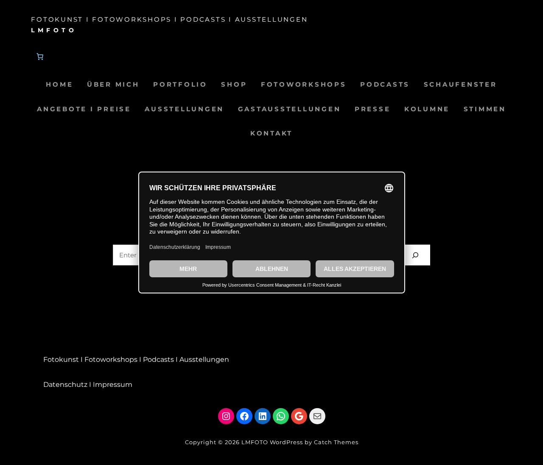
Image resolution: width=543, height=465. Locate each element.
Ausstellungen (204, 359)
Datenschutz (65, 384)
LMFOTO (54, 30)
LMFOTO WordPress (272, 442)
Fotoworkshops (110, 359)
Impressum (112, 384)
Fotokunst (61, 359)
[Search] (415, 255)
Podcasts (158, 359)
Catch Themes (336, 442)
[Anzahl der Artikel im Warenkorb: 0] (40, 56)
